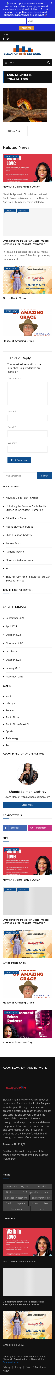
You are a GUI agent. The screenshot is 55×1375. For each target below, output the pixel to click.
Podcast (23, 211)
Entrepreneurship (41, 1197)
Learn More (27, 804)
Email (12, 427)
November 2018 (14, 676)
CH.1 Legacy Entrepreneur (35, 1192)
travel (41, 1208)
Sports (9, 731)
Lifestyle (10, 211)
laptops (21, 1203)
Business (10, 1192)
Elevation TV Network (16, 1197)
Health (9, 696)
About (6, 1371)
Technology (12, 738)
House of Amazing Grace (18, 341)
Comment (14, 378)
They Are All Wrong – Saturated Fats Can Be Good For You (28, 578)
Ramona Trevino (15, 551)
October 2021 (13, 651)
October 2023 (13, 634)
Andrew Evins (13, 543)
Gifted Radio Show (14, 298)
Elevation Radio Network (19, 560)
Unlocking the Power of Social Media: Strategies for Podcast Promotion (26, 242)
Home (5, 34)
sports (34, 1203)
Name (12, 411)
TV (7, 568)
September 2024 (15, 618)
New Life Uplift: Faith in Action (21, 186)
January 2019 (13, 668)
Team (46, 1203)
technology (16, 1208)
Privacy (6, 1367)
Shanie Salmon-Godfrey (19, 535)
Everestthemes (11, 1362)
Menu (10, 62)
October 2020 (13, 659)
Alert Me (26, 28)
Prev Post (15, 131)
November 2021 (14, 643)
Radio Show (11, 156)
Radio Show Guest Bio (18, 724)
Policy (18, 1367)
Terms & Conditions (36, 1367)
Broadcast (43, 1186)
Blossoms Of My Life (17, 1186)
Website (12, 443)
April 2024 (11, 626)
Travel (9, 745)
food (8, 1203)
